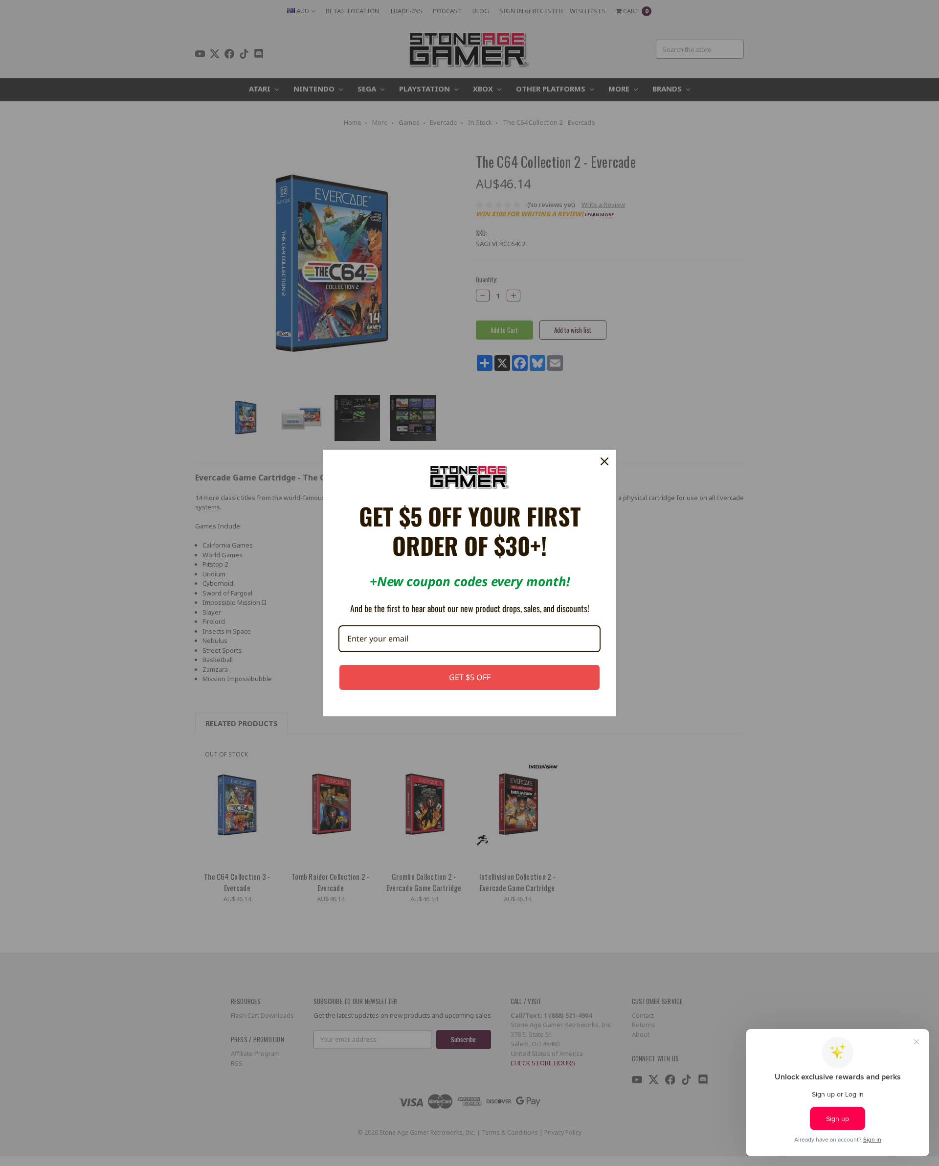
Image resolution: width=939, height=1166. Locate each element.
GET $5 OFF (470, 677)
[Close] (604, 461)
